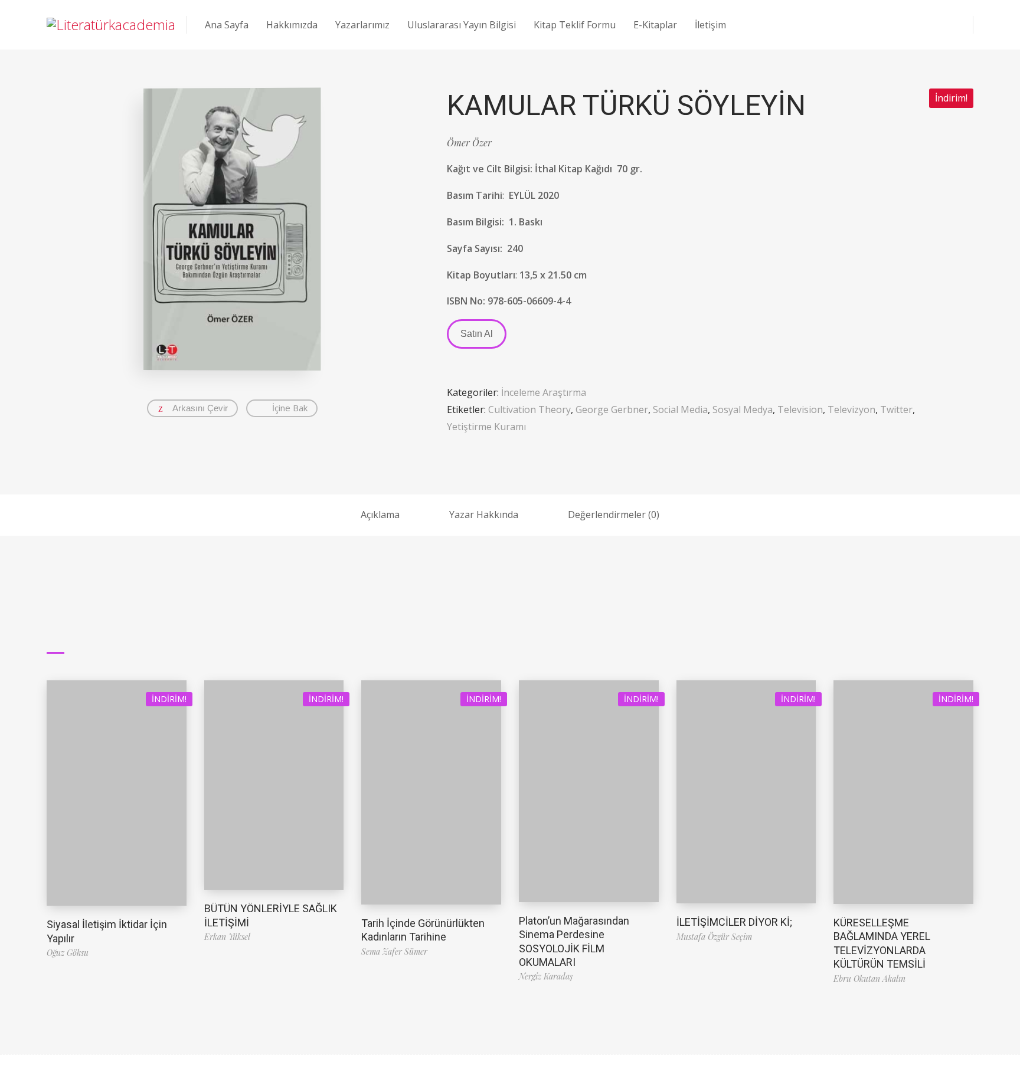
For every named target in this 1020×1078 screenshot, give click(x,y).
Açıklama (380, 514)
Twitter (896, 409)
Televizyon (851, 409)
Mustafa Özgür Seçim (714, 936)
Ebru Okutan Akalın (869, 978)
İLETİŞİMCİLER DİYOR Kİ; (734, 922)
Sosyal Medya (742, 409)
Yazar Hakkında (483, 514)
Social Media (680, 409)
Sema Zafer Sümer (394, 951)
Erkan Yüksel (227, 936)
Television (800, 409)
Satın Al (476, 334)
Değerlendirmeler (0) (613, 514)
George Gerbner (612, 409)
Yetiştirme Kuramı (486, 426)
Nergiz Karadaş (546, 976)
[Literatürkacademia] (111, 25)
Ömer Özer (469, 142)
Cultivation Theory (529, 409)
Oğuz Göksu (68, 952)
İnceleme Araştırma (543, 392)
